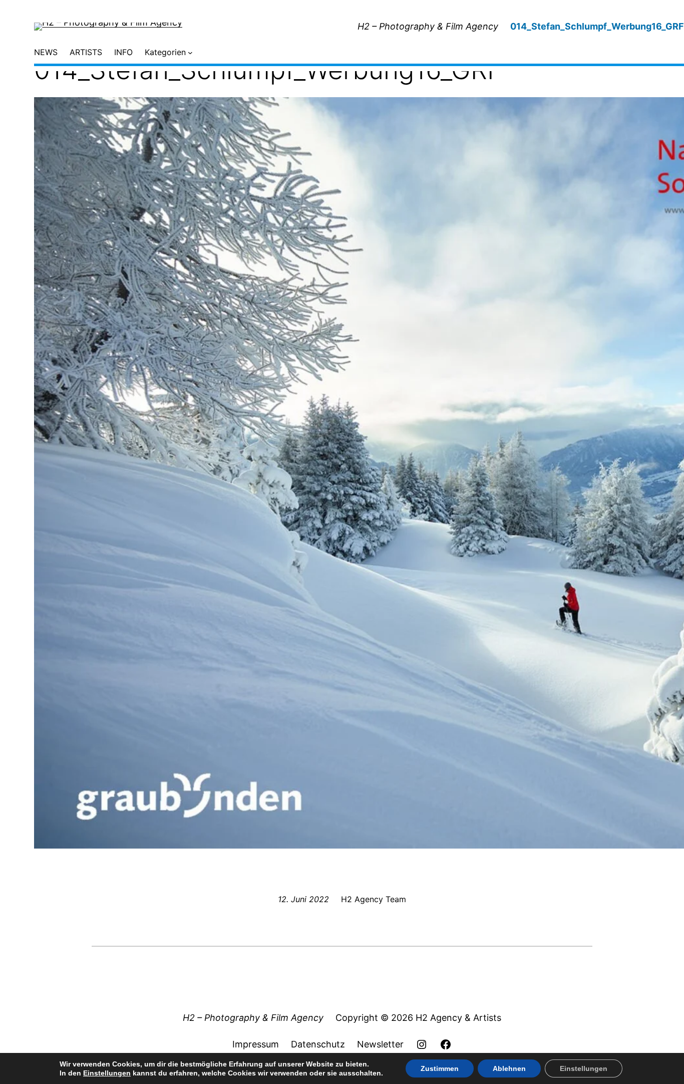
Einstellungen (107, 1073)
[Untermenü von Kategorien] (190, 52)
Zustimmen (440, 1068)
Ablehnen (509, 1068)
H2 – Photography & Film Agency (428, 26)
